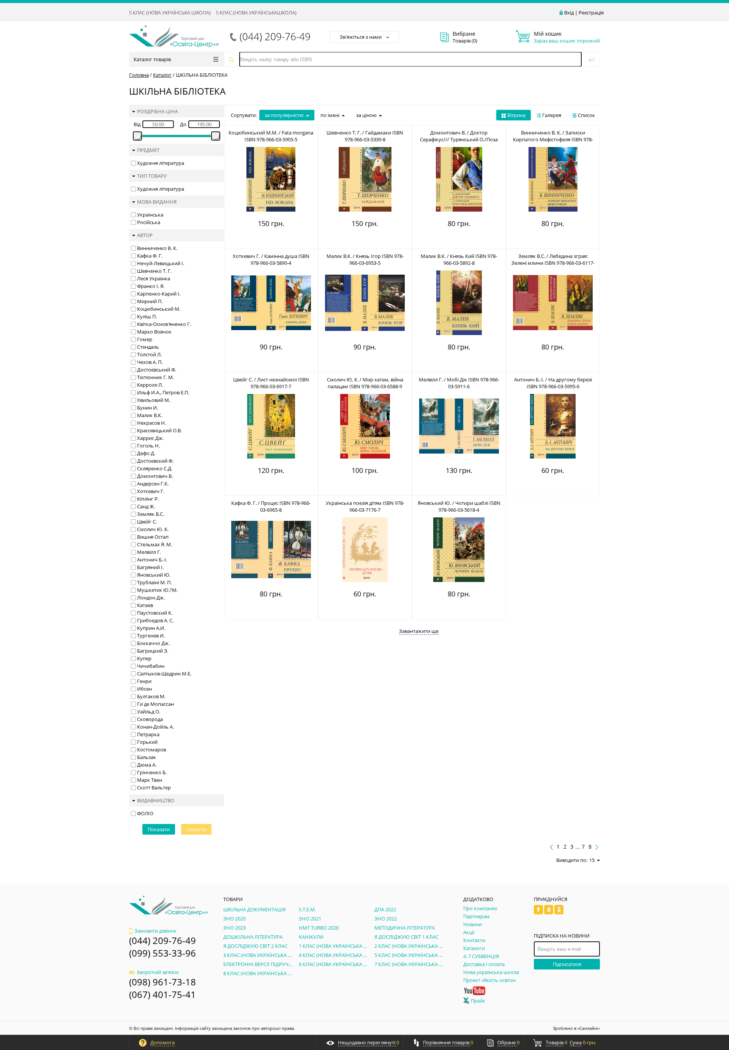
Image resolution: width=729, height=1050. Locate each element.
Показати (159, 829)
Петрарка (148, 734)
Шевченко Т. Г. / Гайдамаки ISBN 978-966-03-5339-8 (365, 136)
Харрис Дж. (150, 438)
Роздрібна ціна (157, 111)
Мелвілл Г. (149, 552)
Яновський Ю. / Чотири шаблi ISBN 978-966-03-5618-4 (459, 506)
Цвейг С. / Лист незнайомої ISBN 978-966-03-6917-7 (271, 383)
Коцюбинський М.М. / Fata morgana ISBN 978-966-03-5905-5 (271, 136)
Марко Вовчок (154, 331)
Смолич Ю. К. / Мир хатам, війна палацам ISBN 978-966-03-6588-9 (365, 383)
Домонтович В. (155, 476)
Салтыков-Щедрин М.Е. (164, 673)
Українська (150, 214)
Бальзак (146, 757)
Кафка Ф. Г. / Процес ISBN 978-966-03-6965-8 (271, 506)
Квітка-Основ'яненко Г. (164, 324)
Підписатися (567, 964)
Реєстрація (591, 12)
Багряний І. (150, 567)
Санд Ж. (146, 506)
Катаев (145, 605)
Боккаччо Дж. (153, 643)
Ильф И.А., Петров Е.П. (163, 392)
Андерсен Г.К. (153, 483)
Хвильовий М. (153, 400)
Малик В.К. (149, 415)
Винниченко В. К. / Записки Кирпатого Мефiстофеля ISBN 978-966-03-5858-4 (553, 139)
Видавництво (155, 800)
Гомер (144, 339)
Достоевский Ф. (155, 460)
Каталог (162, 74)
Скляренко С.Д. (154, 468)
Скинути (196, 829)
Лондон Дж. (151, 597)
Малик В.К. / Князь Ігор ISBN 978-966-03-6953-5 (365, 259)
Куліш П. (147, 316)
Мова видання (157, 201)
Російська (148, 222)
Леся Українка (153, 278)
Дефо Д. (146, 453)
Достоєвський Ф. (156, 369)
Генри (144, 681)
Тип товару (152, 175)
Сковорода (150, 719)
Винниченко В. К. (157, 248)
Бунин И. (147, 407)
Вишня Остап (153, 536)
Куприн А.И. (151, 628)
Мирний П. (150, 301)
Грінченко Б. (152, 772)
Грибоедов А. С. (155, 620)
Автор (145, 235)
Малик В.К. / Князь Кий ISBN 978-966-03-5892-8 (459, 259)
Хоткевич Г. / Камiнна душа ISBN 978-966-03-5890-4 (271, 259)
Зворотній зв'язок (158, 972)
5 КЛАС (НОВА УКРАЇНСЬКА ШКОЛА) (170, 12)
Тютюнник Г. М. (155, 377)
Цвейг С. (147, 521)
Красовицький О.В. (159, 430)
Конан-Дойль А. (155, 726)
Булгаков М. (151, 696)
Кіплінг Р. (148, 498)
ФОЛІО (145, 813)
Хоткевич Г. (150, 491)
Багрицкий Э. (152, 650)
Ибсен (144, 688)
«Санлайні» (589, 1028)
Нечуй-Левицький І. (160, 263)
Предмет (148, 150)
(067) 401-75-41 (162, 994)
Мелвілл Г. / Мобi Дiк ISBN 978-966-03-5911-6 (459, 383)
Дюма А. (146, 764)
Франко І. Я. (150, 286)
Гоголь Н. (148, 445)
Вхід (569, 12)
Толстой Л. (149, 354)
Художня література (160, 163)
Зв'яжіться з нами (361, 36)
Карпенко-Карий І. (158, 293)
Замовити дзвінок (155, 930)
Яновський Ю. (153, 574)
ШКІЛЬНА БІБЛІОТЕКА (201, 74)
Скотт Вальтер (154, 787)
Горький (147, 741)
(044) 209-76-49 (275, 36)
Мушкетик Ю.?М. (157, 590)
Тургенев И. (151, 635)
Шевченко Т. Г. (154, 270)
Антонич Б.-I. (152, 559)
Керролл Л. (150, 384)
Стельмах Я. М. (154, 544)
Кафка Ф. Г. (150, 255)
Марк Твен (149, 779)
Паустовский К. (154, 612)
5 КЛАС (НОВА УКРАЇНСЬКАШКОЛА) (256, 12)
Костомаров (151, 749)
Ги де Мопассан (155, 704)
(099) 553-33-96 (162, 953)
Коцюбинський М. (158, 308)
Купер (144, 658)
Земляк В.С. (150, 514)
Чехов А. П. (150, 362)
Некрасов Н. (151, 422)
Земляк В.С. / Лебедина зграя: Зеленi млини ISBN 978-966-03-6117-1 (553, 263)
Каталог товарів (152, 59)
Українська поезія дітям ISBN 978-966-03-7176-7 (365, 506)
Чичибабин (150, 666)
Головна (139, 74)
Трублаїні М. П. (154, 582)
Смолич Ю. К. (153, 529)
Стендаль (148, 346)
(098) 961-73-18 (162, 982)
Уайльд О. (148, 711)
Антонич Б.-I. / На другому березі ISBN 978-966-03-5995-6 (553, 383)
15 (592, 860)
